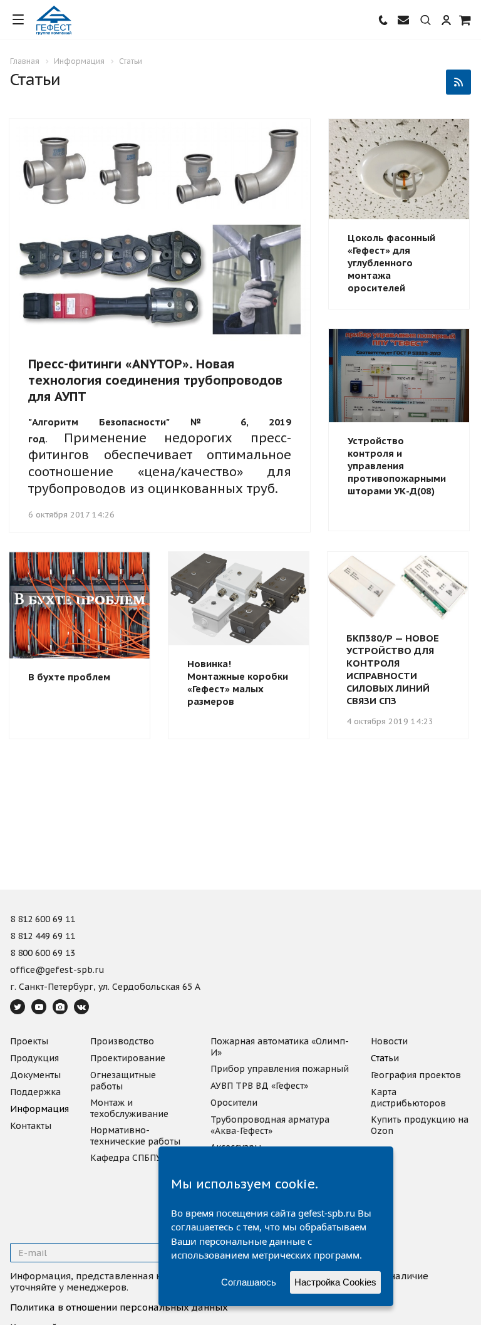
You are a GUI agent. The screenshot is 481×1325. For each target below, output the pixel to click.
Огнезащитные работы (123, 1080)
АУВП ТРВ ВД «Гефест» (259, 1085)
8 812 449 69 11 (42, 937)
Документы (35, 1075)
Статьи (385, 1058)
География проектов (416, 1075)
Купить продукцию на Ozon (419, 1125)
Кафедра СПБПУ (126, 1157)
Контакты (30, 1125)
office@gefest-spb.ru (57, 970)
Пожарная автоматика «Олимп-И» (279, 1047)
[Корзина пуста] (465, 19)
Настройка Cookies (335, 1282)
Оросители (233, 1102)
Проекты (29, 1041)
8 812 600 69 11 (42, 920)
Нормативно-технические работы (135, 1136)
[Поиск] (425, 20)
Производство (122, 1041)
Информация (39, 1109)
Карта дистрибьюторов (408, 1097)
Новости (389, 1041)
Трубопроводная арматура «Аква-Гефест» (269, 1125)
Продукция (34, 1058)
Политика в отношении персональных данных (119, 1307)
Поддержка (35, 1092)
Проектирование (127, 1058)
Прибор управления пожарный (279, 1068)
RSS (458, 82)
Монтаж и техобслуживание (129, 1108)
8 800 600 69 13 (42, 953)
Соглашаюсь (248, 1282)
